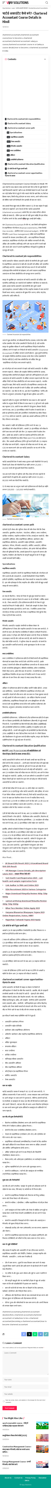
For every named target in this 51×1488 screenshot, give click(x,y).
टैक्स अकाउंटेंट (15, 141)
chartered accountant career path (21, 128)
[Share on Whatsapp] (34, 1334)
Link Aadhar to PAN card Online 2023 (22, 885)
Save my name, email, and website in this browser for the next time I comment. (25, 1401)
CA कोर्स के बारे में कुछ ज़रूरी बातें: (17, 168)
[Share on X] (29, 1334)
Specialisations (16, 132)
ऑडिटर (12, 155)
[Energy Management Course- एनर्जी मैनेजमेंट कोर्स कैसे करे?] (42, 1464)
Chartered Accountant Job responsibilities (24, 119)
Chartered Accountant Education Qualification (26, 164)
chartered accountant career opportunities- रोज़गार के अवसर (24, 174)
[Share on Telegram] (40, 1334)
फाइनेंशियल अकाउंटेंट (17, 137)
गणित (24, 218)
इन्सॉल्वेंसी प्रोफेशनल (17, 159)
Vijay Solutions (17, 3)
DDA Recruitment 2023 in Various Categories (26, 889)
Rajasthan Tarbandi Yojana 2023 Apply (23, 919)
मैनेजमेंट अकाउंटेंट (16, 146)
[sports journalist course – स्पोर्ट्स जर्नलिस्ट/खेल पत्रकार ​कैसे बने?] (42, 1425)
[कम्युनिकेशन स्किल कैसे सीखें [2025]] (42, 1438)
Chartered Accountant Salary (19, 123)
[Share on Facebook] (23, 1334)
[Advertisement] (25, 88)
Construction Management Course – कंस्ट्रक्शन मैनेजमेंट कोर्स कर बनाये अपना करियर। (17, 1449)
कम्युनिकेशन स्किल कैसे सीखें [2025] (14, 1435)
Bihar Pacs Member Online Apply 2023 (23, 908)
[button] (4, 2)
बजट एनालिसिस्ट (15, 150)
